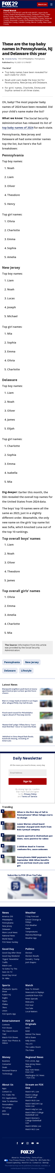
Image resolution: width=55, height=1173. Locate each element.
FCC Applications (9, 1098)
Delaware (10, 670)
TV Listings (6, 1107)
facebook (17, 1143)
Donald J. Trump (32, 959)
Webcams (29, 1002)
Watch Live (42, 4)
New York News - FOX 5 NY (32, 1070)
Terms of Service (29, 796)
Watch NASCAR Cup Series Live (34, 1104)
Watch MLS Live (32, 1129)
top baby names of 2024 (17, 127)
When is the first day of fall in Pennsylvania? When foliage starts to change (35, 815)
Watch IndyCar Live (33, 1109)
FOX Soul (29, 1005)
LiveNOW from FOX (33, 995)
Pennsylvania (40, 59)
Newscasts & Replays (34, 992)
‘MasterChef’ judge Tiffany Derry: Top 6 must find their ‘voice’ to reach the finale (19, 725)
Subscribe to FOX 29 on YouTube (24, 875)
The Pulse (29, 1050)
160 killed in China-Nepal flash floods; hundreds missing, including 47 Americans (18, 738)
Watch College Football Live (31, 1096)
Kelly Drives (30, 1040)
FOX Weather (31, 925)
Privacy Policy (30, 794)
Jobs (4, 1111)
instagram (27, 1143)
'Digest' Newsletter (10, 959)
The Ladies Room (33, 1047)
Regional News (34, 1057)
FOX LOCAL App (32, 1061)
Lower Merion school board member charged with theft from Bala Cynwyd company (34, 827)
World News (7, 939)
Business (6, 1061)
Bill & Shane (30, 1037)
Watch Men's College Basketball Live (34, 1113)
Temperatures (31, 931)
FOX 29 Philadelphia (26, 59)
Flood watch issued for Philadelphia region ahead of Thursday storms (17, 713)
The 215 (28, 1044)
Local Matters (31, 1011)
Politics (29, 948)
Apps (4, 1088)
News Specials (31, 998)
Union (4, 1010)
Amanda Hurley (11, 59)
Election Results (32, 956)
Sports (6, 985)
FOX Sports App (9, 1014)
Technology (7, 1073)
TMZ (4, 1034)
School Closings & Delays (33, 920)
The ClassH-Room (10, 1031)
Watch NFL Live (32, 1091)
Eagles (5, 998)
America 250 (7, 916)
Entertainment (11, 1020)
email (38, 1143)
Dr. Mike (5, 978)
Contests (6, 1024)
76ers (4, 1007)
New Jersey (32, 662)
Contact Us (7, 1091)
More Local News (9, 932)
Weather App (31, 938)
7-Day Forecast (32, 916)
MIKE (27, 1027)
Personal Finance (9, 1070)
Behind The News (33, 1034)
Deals (4, 1067)
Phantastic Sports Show (9, 990)
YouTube (29, 1008)
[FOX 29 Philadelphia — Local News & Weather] (10, 4)
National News (8, 935)
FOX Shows (7, 1027)
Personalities (7, 1104)
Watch (29, 985)
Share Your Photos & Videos (11, 1041)
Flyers (4, 1001)
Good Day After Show (11, 952)
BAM (27, 1031)
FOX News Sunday (10, 942)
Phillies (5, 1004)
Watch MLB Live (32, 1100)
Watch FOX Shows (10, 1037)
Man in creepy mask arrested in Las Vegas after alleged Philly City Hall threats (20, 702)
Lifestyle (26, 670)
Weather (30, 912)
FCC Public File (8, 1095)
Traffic (5, 962)
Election (28, 952)
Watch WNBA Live (33, 1126)
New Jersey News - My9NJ (33, 1065)
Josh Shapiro (30, 962)
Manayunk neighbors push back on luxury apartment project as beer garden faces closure (19, 691)
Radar (27, 928)
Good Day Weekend (10, 956)
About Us (7, 1084)
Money (6, 1057)
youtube (32, 1143)
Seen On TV (7, 972)
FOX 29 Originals (30, 1022)
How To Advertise (10, 1101)
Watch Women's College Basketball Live (33, 1120)
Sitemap (5, 1114)
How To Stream (32, 989)
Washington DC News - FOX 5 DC (34, 1076)
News (5, 912)
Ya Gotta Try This (9, 968)
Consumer (6, 1064)
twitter (22, 1143)
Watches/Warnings (33, 935)
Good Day (8, 948)
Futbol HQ (6, 994)
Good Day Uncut (9, 975)
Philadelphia (7, 919)
